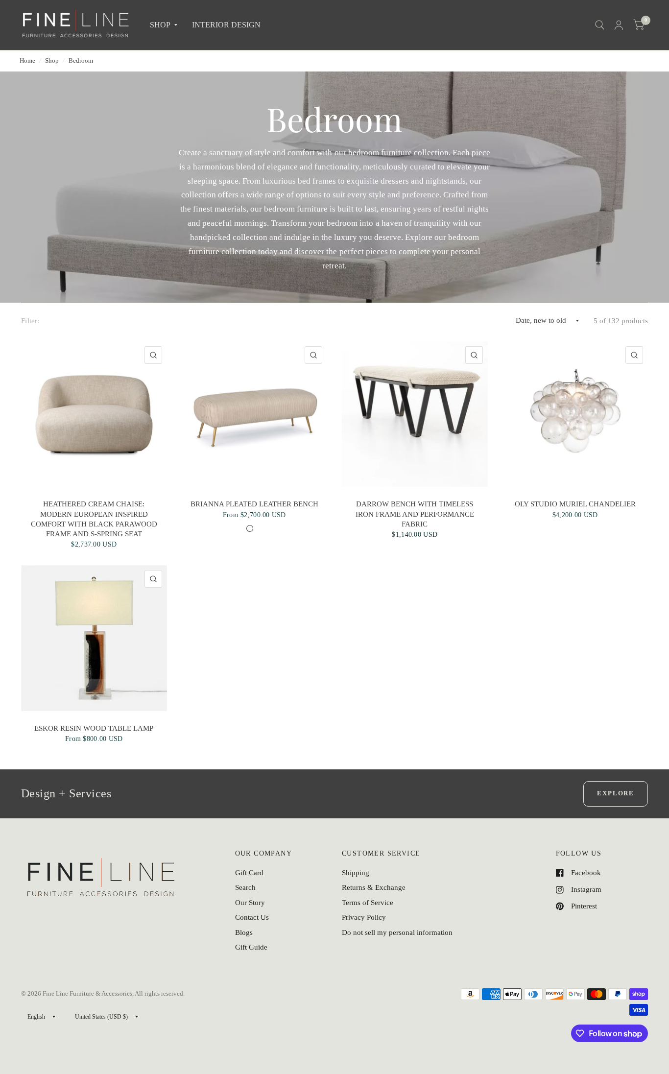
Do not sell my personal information (397, 932)
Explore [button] (615, 793)
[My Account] (618, 25)
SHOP (160, 25)
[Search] (599, 25)
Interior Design (226, 25)
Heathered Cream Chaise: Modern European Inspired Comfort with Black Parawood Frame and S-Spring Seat (94, 519)
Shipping (355, 873)
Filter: (30, 321)
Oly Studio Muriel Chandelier (575, 504)
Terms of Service (367, 903)
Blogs (244, 932)
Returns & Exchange (374, 887)
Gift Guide (251, 947)
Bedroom (81, 60)
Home (27, 60)
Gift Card (249, 873)
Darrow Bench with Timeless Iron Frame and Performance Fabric (415, 514)
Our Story (250, 903)
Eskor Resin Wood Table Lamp (93, 728)
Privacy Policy (364, 917)
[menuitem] (164, 25)
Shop (52, 60)
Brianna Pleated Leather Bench (254, 504)
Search (245, 887)
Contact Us (252, 917)
